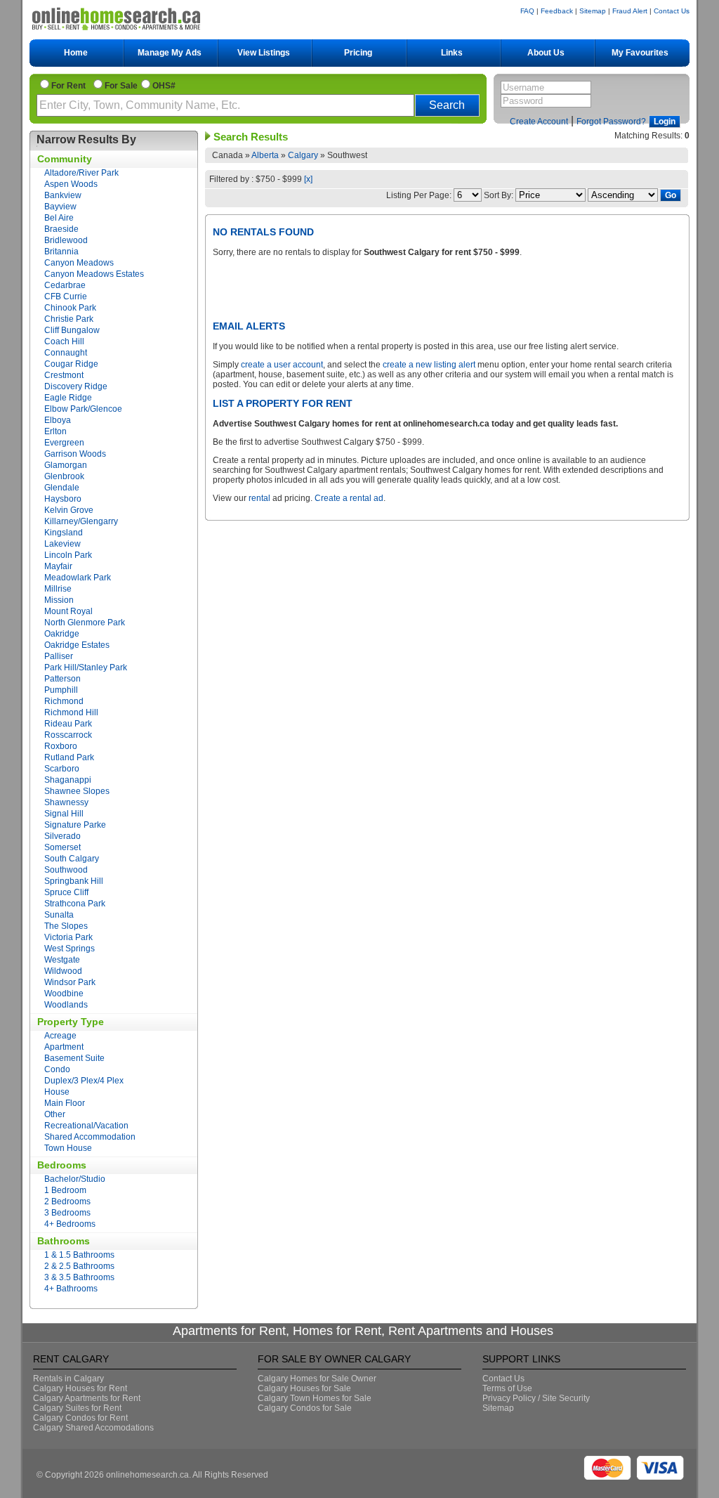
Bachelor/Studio (74, 1179)
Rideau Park (68, 724)
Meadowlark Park (77, 577)
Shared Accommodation (90, 1137)
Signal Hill (64, 814)
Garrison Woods (75, 454)
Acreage (60, 1036)
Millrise (58, 589)
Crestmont (64, 375)
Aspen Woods (71, 184)
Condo (57, 1069)
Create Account (539, 121)
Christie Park (68, 319)
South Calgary (71, 859)
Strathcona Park (74, 903)
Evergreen (64, 443)
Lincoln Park (68, 555)
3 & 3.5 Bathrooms (79, 1277)
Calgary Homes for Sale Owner (317, 1378)
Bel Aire (59, 218)
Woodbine (64, 993)
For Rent (70, 86)
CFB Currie (65, 296)
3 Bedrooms (67, 1213)
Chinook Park (70, 308)
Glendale (61, 488)
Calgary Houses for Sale (304, 1388)
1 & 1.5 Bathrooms (79, 1255)
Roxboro (60, 746)
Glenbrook (64, 476)
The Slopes (66, 926)
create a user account (282, 365)
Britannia (61, 251)
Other (54, 1114)
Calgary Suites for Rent (77, 1408)
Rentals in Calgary (68, 1378)
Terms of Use (507, 1388)
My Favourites (640, 53)
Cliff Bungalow (72, 330)
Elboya (57, 420)
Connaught (65, 353)
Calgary (303, 155)
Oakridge (61, 634)
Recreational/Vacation (86, 1126)
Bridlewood (66, 240)
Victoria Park (68, 937)
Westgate (62, 960)
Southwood (66, 870)
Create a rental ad (349, 498)
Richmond (64, 701)
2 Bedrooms (67, 1201)
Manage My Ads (170, 53)
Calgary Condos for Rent (80, 1418)
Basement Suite (74, 1058)
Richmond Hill (71, 712)
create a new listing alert (429, 365)
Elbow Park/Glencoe (83, 409)
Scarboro (61, 769)
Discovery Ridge (75, 386)
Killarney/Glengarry (81, 521)
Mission (59, 600)
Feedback (557, 11)
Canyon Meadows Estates (94, 274)
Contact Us (672, 11)
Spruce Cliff (66, 892)
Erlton (55, 431)
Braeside (61, 229)
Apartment (64, 1047)
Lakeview (62, 544)
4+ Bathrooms (71, 1289)
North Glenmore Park (84, 622)
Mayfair (58, 566)
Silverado (62, 836)
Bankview (62, 195)
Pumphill (61, 690)
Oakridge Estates (77, 645)
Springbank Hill (73, 881)
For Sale (121, 86)
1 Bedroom (65, 1190)
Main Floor (64, 1103)
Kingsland (63, 533)
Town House (68, 1148)
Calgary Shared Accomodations (93, 1428)
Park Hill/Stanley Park (85, 667)
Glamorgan (65, 465)
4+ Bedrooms (69, 1224)
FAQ (527, 11)
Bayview (60, 206)
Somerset (62, 847)
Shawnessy (66, 802)
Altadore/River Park (81, 173)
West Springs (69, 948)
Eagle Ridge (68, 398)
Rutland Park (69, 757)
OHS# (164, 86)
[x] (308, 179)
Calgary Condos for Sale (305, 1408)
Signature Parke (75, 825)
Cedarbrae (65, 285)
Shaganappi (67, 780)
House (57, 1092)
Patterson (62, 679)
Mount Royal (68, 611)
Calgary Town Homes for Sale (314, 1398)
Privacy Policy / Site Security (536, 1398)
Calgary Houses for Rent (80, 1388)
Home (76, 53)
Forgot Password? (611, 121)
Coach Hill (64, 341)
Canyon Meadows (79, 263)
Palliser (58, 656)
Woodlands (66, 1005)
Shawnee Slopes (77, 791)
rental (259, 498)
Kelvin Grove (68, 510)
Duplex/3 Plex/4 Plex (84, 1081)
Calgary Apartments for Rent (86, 1398)
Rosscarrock (68, 735)
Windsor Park (69, 982)
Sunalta (59, 915)
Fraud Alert (629, 11)
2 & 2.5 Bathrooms (79, 1266)
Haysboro (62, 499)
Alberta (265, 155)
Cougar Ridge (71, 364)
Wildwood (63, 971)
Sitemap (592, 11)
